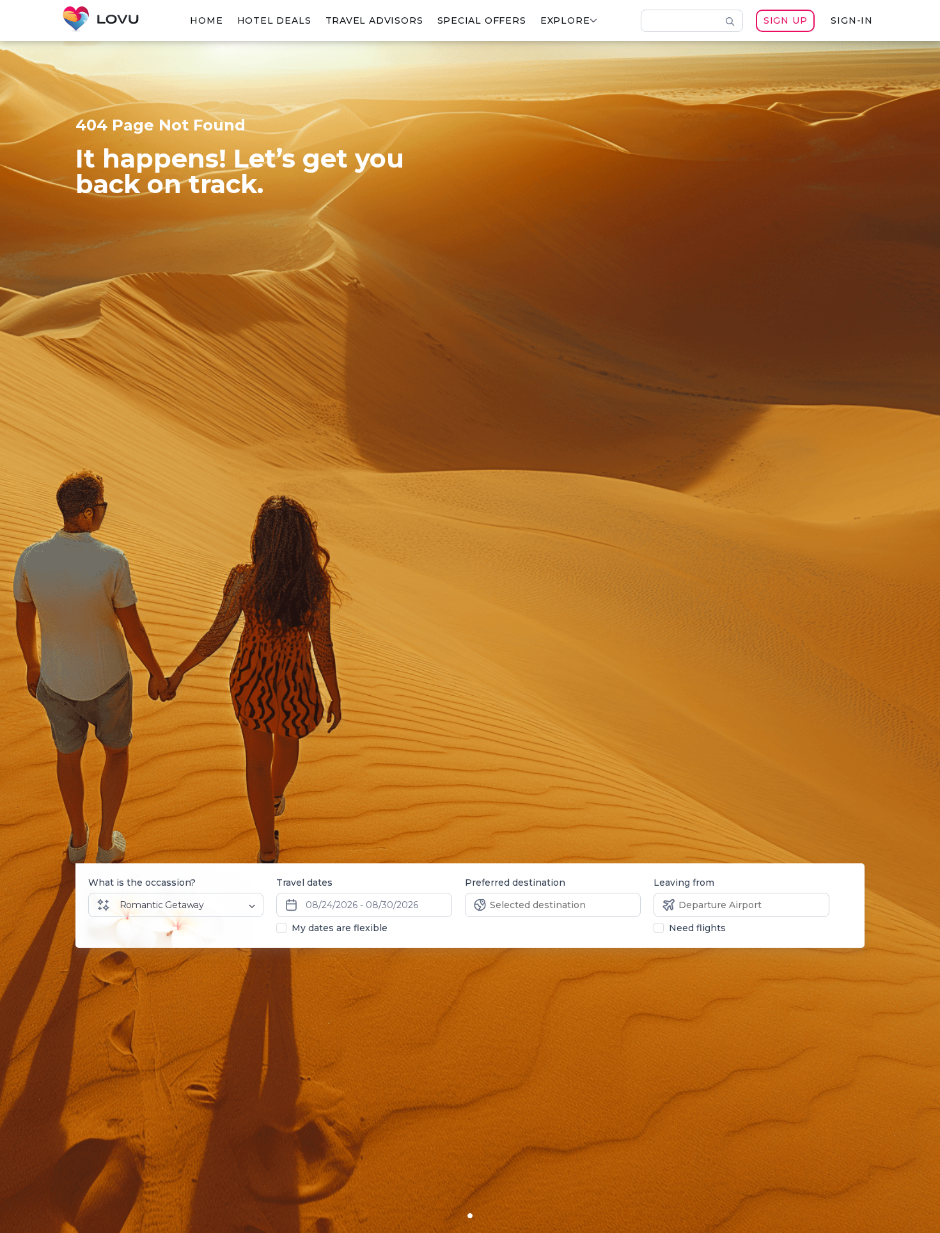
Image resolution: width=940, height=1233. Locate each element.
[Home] (101, 20)
